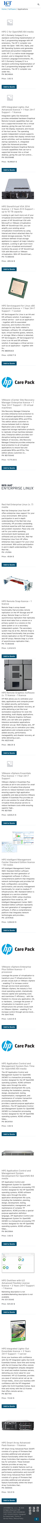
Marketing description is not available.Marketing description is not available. (18, 1288)
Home (4, 9)
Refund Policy (18, 1518)
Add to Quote (9, 87)
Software (12, 9)
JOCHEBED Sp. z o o (10, 1508)
